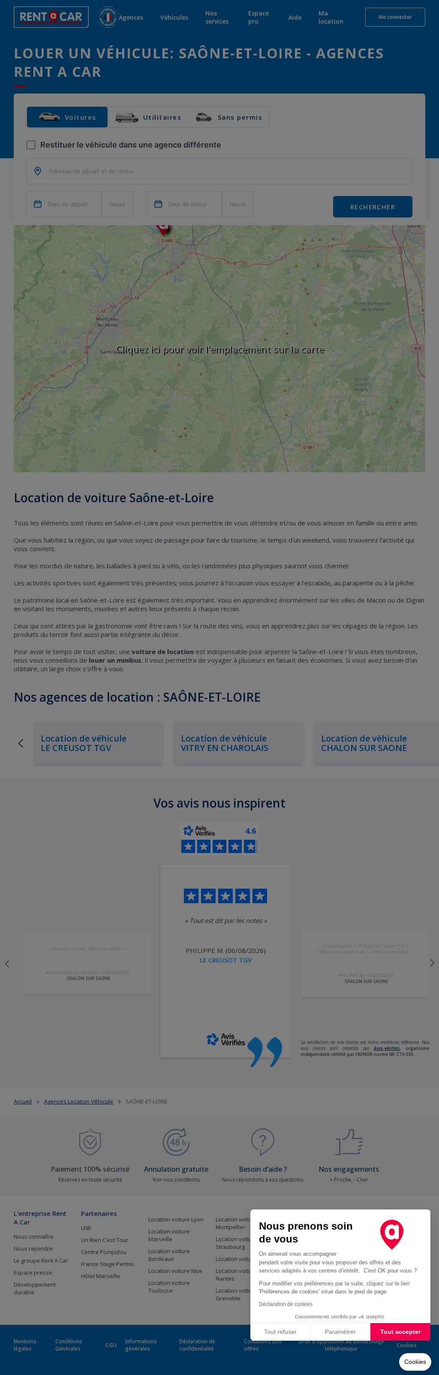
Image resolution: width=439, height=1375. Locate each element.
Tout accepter (400, 1331)
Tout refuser (280, 1331)
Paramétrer (340, 1331)
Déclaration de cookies (286, 1304)
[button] (415, 1362)
